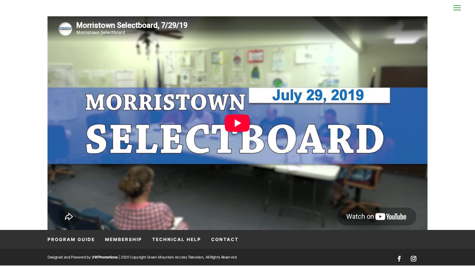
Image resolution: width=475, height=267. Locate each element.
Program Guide (71, 239)
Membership (123, 239)
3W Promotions (105, 257)
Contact (225, 239)
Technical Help (176, 239)
